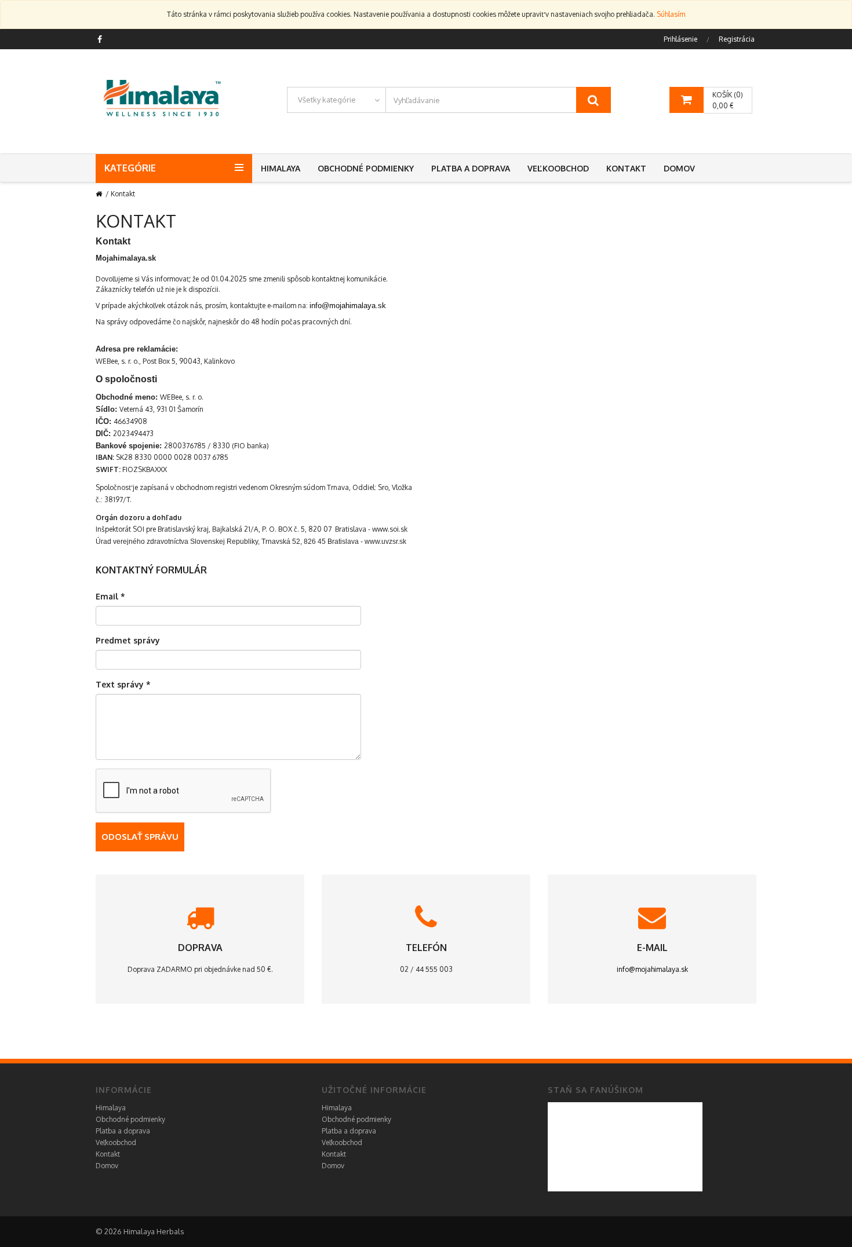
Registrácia (737, 39)
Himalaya (280, 168)
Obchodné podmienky (366, 168)
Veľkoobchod (558, 168)
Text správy (123, 684)
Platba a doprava (470, 168)
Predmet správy (128, 640)
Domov (679, 168)
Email (110, 596)
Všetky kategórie (327, 99)
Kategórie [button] (130, 168)
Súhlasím (671, 14)
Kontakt (626, 168)
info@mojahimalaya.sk (348, 305)
